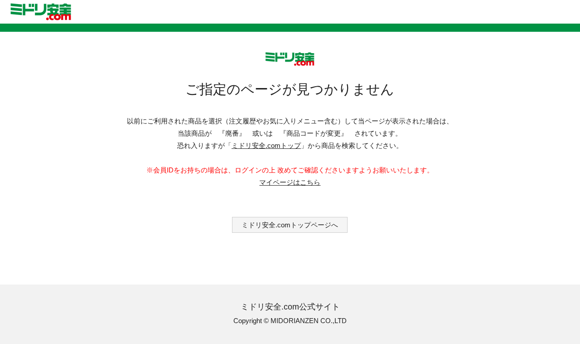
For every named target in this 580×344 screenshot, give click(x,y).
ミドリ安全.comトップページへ (290, 225)
